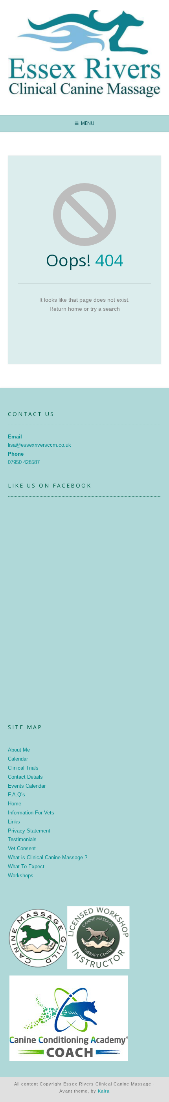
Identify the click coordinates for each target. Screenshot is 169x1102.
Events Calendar (27, 786)
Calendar (18, 759)
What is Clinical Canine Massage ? (47, 857)
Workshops (20, 875)
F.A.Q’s (16, 795)
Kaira (104, 1091)
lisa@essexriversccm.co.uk (39, 445)
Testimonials (22, 839)
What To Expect (26, 866)
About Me (19, 750)
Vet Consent (22, 848)
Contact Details (25, 777)
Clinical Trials (23, 768)
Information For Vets (31, 813)
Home (14, 804)
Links (14, 822)
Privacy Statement (29, 831)
